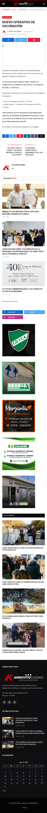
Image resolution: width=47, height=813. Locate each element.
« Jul (3, 790)
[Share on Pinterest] (34, 40)
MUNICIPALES (7, 17)
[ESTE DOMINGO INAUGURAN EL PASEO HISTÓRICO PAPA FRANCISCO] (23, 601)
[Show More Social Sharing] (43, 40)
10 (5, 776)
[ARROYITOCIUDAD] (23, 3)
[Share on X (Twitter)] (21, 40)
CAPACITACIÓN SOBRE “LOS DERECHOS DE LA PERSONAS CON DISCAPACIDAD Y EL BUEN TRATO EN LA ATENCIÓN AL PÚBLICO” (23, 251)
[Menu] (3, 3)
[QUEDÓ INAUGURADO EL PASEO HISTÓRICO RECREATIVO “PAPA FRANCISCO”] (23, 532)
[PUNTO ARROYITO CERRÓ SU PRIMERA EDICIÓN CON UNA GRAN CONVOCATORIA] (23, 566)
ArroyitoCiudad (15, 31)
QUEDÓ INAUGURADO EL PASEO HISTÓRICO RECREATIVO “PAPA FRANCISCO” (27, 720)
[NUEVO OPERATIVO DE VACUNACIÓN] (23, 55)
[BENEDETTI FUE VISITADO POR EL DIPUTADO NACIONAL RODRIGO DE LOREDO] (23, 196)
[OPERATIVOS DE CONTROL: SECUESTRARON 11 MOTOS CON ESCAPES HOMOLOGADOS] (23, 635)
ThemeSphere (33, 803)
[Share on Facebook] (8, 40)
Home (25, 807)
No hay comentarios (10, 34)
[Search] (44, 3)
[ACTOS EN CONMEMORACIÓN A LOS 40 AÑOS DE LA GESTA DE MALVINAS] (23, 273)
